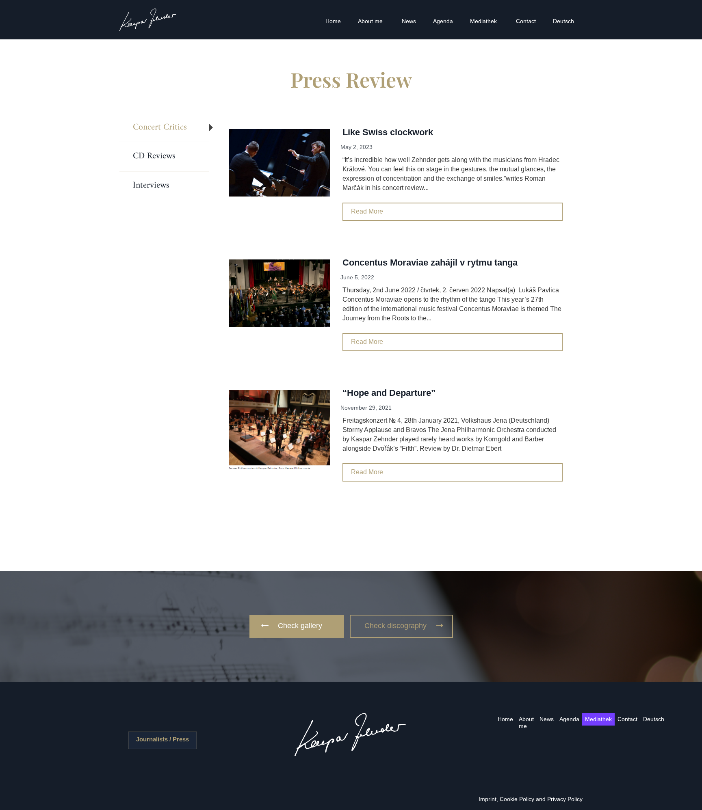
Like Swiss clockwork (387, 132)
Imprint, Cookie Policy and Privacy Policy (531, 799)
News (409, 21)
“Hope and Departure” (389, 393)
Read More (367, 211)
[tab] (164, 127)
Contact (526, 21)
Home (333, 21)
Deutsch (563, 21)
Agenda (443, 21)
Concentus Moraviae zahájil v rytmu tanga (430, 262)
